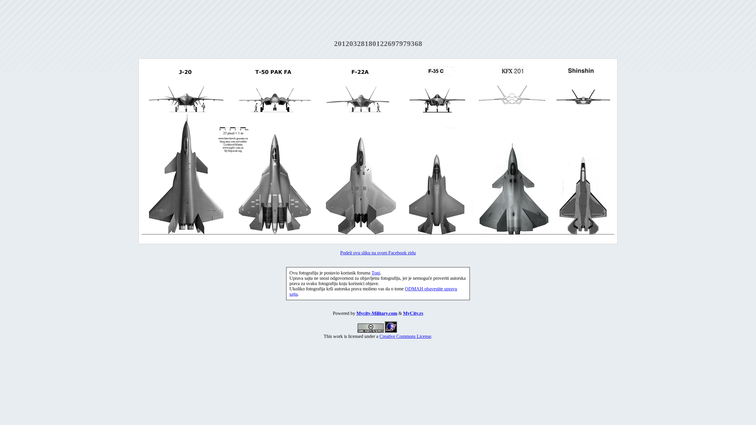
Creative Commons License (405, 336)
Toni (376, 272)
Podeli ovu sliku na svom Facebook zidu (378, 252)
